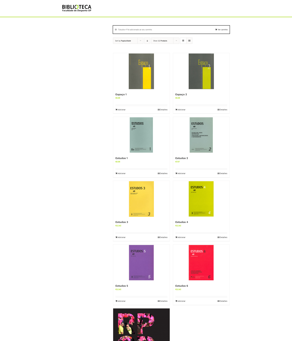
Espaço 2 (181, 94)
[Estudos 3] (141, 199)
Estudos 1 (121, 158)
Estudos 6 (181, 285)
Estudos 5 (121, 285)
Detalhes (163, 109)
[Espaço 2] (201, 71)
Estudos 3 (121, 222)
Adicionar (121, 109)
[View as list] (189, 41)
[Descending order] (147, 41)
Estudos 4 (181, 222)
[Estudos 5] (141, 263)
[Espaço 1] (141, 71)
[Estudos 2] (201, 135)
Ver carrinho (223, 29)
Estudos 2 (181, 158)
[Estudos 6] (201, 263)
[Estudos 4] (201, 199)
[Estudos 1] (141, 135)
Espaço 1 (121, 94)
